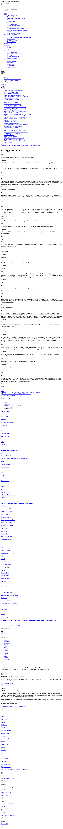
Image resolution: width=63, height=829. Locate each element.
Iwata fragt (7, 77)
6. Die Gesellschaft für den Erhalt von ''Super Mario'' (17, 141)
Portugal (6, 653)
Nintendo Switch (5, 411)
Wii (1, 453)
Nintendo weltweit (5, 550)
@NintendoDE (5, 758)
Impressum (4, 609)
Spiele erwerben (5, 436)
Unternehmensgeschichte (7, 547)
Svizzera (6, 657)
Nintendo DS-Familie (6, 456)
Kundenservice (5, 481)
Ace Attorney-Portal (6, 539)
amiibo (2, 442)
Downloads (4, 425)
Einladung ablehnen (6, 706)
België (5, 640)
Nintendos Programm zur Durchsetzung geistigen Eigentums (17, 503)
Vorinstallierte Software (7, 422)
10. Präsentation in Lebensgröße (12, 104)
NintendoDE (4, 789)
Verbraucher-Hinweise (6, 564)
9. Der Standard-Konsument (11, 102)
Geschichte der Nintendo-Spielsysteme (11, 450)
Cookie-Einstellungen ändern (22, 623)
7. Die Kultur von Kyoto (10, 142)
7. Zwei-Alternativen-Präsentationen (13, 99)
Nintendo (3, 716)
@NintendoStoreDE (6, 761)
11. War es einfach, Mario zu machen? (14, 105)
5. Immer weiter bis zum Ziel (11, 121)
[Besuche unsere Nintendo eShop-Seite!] (11, 395)
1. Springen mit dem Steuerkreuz (12, 133)
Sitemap (3, 614)
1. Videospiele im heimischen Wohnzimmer (15, 108)
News (2, 472)
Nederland (6, 649)
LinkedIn (3, 559)
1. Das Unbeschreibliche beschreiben (13, 90)
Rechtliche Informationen (8, 592)
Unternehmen (4, 545)
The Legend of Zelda (6, 736)
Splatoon (3, 741)
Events (2, 475)
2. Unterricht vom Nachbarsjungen (13, 126)
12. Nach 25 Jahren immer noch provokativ (15, 107)
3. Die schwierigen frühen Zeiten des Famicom (16, 111)
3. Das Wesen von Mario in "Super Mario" (15, 118)
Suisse (5, 656)
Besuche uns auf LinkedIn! (8, 815)
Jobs (2, 556)
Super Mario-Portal (6, 508)
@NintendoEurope (5, 764)
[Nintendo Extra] (5, 398)
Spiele (2, 461)
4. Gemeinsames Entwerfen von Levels (14, 138)
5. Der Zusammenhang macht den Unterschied (16, 96)
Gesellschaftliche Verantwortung (9, 553)
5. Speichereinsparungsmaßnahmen (13, 139)
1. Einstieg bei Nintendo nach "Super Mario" (15, 115)
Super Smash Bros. (6, 739)
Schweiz (6, 654)
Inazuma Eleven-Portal (6, 536)
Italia (5, 647)
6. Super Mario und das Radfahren (13, 123)
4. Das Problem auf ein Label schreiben (14, 95)
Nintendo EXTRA (5, 586)
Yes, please (10, 683)
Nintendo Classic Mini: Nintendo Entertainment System (15, 458)
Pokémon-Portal (5, 534)
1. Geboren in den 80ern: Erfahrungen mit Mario (16, 124)
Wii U (2, 430)
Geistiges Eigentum (6, 600)
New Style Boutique (6, 730)
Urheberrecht (4, 598)
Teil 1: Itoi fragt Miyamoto (11, 80)
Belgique (6, 641)
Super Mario (4, 747)
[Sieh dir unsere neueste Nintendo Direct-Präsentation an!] (16, 394)
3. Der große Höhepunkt (10, 136)
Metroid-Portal (4, 528)
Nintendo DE (4, 824)
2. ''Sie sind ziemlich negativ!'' (12, 92)
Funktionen (4, 419)
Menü (2, 87)
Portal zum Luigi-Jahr (6, 517)
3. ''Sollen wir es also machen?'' (12, 93)
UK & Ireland (7, 659)
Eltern (2, 584)
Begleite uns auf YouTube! (7, 778)
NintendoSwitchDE (6, 792)
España (6, 644)
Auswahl (3, 444)
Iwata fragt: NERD (6, 561)
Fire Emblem (4, 725)
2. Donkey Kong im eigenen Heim (13, 110)
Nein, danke (4, 683)
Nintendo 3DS (5, 417)
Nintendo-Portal (5, 506)
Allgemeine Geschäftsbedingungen (10, 603)
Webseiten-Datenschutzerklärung (9, 595)
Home (5, 76)
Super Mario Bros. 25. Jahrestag (12, 79)
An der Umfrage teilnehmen (18, 706)
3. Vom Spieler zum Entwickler (12, 127)
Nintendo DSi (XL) (6, 492)
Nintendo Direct (5, 573)
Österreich (6, 650)
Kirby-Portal (4, 531)
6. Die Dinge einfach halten (11, 98)
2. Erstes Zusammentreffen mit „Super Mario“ (16, 117)
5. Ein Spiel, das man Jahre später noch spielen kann (17, 114)
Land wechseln (8, 623)
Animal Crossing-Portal (7, 511)
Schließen (3, 672)
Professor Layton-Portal (7, 525)
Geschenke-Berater (6, 578)
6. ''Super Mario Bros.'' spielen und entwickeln (16, 132)
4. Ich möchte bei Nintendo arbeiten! (13, 129)
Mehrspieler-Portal (5, 464)
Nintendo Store (5, 570)
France (5, 646)
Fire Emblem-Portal (6, 514)
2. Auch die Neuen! (9, 135)
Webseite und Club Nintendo (8, 495)
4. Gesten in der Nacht (10, 120)
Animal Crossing (5, 744)
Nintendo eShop (5, 575)
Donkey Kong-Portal (6, 522)
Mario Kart (3, 750)
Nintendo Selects (5, 467)
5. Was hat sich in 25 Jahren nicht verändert (15, 130)
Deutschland (7, 643)
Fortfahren (8, 672)
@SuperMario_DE (5, 767)
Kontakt (3, 497)
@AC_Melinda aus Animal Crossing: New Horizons (14, 769)
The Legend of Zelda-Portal (8, 520)
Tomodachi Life (5, 733)
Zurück (2, 389)
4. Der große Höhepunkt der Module (13, 112)
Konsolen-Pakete (5, 433)
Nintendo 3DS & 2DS (6, 486)
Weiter (2, 391)
